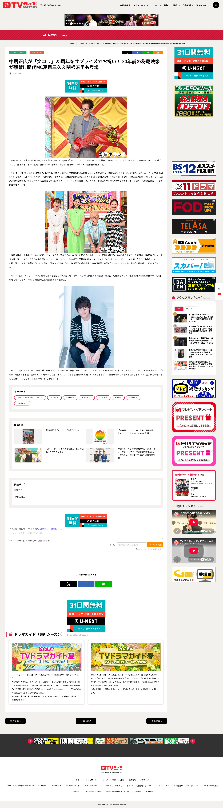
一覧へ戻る (86, 721)
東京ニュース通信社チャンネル (139, 786)
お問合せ (137, 791)
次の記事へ (157, 721)
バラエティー (36, 52)
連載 (175, 5)
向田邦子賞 (125, 5)
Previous (30, 741)
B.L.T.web (42, 786)
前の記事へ (15, 721)
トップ (78, 780)
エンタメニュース (18, 52)
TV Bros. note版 (72, 786)
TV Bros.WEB (55, 786)
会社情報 (149, 791)
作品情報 (186, 5)
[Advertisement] (194, 139)
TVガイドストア (162, 786)
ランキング (201, 5)
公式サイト (19, 489)
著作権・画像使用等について (118, 791)
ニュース (155, 5)
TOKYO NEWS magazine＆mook (20, 786)
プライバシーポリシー (93, 791)
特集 (166, 5)
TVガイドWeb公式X (210, 786)
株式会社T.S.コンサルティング (186, 786)
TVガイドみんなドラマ (113, 786)
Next (192, 741)
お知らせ (75, 791)
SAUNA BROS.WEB (91, 786)
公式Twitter (19, 497)
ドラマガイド (139, 5)
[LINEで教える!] (147, 52)
